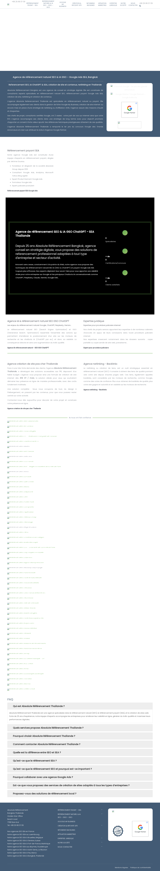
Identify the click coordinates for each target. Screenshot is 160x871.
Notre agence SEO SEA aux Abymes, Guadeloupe (27, 846)
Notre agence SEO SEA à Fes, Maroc (22, 853)
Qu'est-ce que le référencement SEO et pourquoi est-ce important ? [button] (52, 769)
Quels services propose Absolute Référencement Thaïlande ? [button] (48, 727)
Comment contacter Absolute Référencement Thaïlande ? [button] (46, 744)
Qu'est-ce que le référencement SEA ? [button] (35, 760)
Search (146, 6)
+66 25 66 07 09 (18, 1)
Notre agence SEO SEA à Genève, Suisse (23, 840)
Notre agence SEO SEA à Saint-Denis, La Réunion (27, 850)
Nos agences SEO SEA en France (20, 831)
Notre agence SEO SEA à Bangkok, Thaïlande (25, 856)
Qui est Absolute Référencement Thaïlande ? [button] (39, 706)
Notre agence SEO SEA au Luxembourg (23, 834)
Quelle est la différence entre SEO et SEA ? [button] (37, 752)
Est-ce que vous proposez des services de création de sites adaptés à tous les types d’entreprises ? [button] (71, 785)
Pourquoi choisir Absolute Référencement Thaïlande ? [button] (44, 736)
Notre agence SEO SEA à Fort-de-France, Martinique (28, 843)
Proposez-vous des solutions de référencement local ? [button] (44, 793)
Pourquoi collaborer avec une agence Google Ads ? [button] (43, 777)
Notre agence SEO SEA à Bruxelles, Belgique (25, 837)
